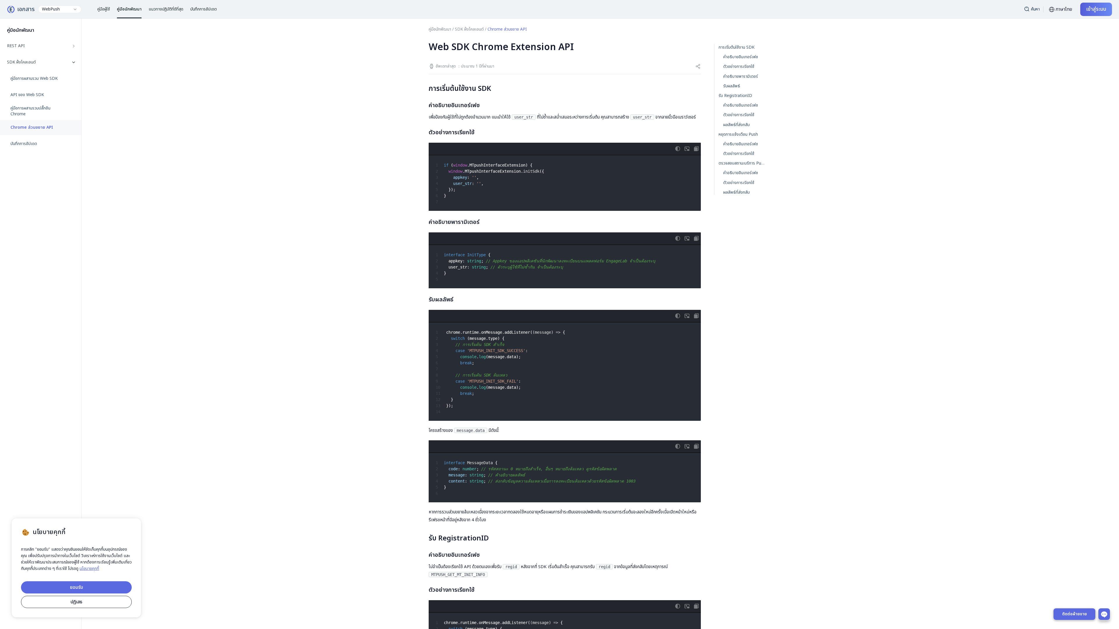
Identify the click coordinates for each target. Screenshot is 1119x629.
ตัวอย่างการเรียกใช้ (738, 66)
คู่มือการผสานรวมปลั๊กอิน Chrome (30, 111)
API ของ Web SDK (27, 95)
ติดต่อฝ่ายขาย (1074, 614)
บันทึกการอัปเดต (23, 144)
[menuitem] (40, 46)
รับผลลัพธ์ (731, 86)
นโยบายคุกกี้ (89, 569)
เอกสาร (26, 9)
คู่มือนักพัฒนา (440, 29)
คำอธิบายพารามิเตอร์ (740, 76)
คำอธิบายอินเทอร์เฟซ (740, 57)
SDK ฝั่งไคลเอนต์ (469, 29)
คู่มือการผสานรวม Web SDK (34, 79)
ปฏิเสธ (76, 601)
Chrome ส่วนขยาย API (31, 127)
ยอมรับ (76, 587)
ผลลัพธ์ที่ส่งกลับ (736, 125)
